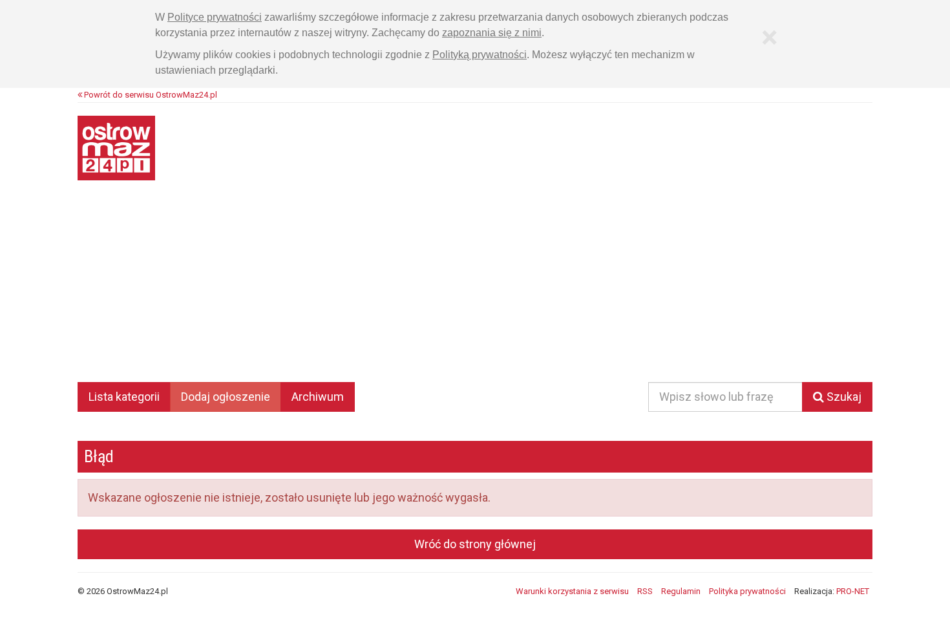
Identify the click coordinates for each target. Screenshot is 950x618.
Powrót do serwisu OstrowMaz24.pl (149, 95)
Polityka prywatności (747, 591)
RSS (645, 591)
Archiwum (317, 396)
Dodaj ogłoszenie (225, 396)
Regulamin (681, 591)
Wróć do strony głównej (475, 544)
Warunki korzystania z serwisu (572, 591)
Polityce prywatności (214, 17)
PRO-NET (852, 591)
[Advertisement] (475, 290)
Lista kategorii (124, 396)
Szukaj (842, 396)
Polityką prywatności (479, 54)
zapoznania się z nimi (492, 32)
